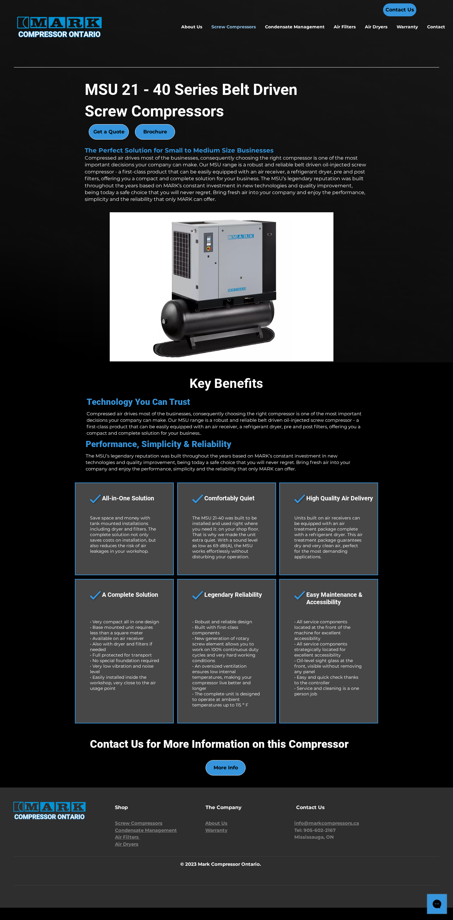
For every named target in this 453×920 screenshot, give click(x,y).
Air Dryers (126, 844)
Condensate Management (146, 830)
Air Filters (127, 837)
